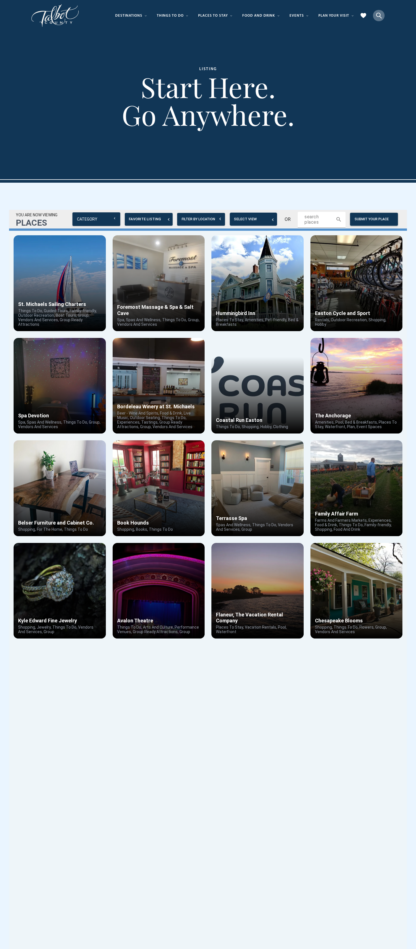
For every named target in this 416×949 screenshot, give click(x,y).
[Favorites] (363, 15)
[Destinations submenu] (146, 15)
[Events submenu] (307, 15)
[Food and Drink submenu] (278, 15)
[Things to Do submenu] (187, 15)
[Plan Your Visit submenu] (352, 15)
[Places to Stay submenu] (231, 15)
